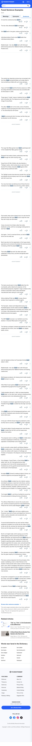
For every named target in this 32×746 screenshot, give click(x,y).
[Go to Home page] (7, 2)
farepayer (19, 660)
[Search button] (28, 5)
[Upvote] (21, 22)
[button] (23, 1)
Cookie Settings (20, 690)
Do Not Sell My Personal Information (16, 723)
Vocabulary (4, 690)
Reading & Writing (5, 695)
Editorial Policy (20, 687)
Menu (28, 1)
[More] (30, 22)
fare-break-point (21, 650)
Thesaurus (4, 682)
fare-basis (3, 650)
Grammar (3, 687)
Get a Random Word (16, 707)
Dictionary (3, 679)
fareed (18, 658)
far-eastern (4, 647)
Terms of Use (20, 693)
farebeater (19, 653)
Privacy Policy (20, 684)
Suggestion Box (20, 695)
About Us (19, 679)
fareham (3, 660)
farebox (3, 655)
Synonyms (16, 16)
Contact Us (19, 682)
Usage (3, 693)
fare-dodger (4, 653)
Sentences (26, 16)
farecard (19, 655)
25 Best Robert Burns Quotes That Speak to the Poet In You (20, 633)
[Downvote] (27, 22)
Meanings (5, 16)
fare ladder (19, 647)
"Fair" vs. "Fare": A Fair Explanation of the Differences (20, 623)
